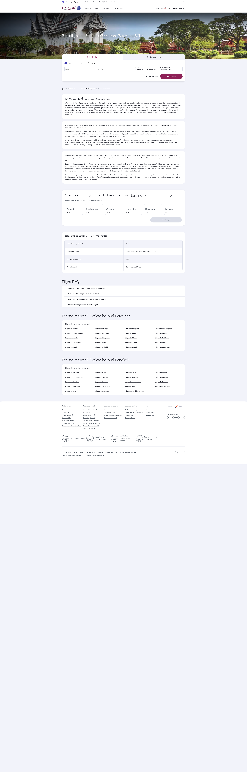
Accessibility (91, 452)
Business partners (131, 406)
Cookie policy (66, 452)
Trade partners (130, 418)
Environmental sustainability (71, 426)
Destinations (72, 89)
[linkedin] (176, 417)
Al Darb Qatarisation (68, 420)
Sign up (182, 8)
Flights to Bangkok (88, 89)
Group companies (89, 406)
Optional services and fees (127, 452)
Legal (75, 452)
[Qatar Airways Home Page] (69, 8)
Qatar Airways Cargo (90, 420)
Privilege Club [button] (119, 8)
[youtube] (179, 417)
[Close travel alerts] (184, 2)
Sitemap (88, 455)
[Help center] (157, 8)
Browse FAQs (150, 412)
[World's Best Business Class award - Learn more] (90, 438)
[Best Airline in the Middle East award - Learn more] (139, 438)
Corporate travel (109, 410)
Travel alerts (150, 415)
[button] (124, 288)
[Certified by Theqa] (175, 407)
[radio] (74, 209)
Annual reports (67, 423)
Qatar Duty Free (88, 418)
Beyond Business (109, 412)
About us (65, 410)
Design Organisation (90, 426)
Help (147, 406)
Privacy (82, 452)
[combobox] (150, 195)
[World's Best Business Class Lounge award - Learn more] (114, 438)
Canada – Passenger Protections (72, 455)
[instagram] (183, 417)
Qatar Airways (67, 406)
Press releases (66, 415)
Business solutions (111, 406)
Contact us (149, 410)
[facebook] (168, 417)
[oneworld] (79, 8)
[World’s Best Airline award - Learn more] (65, 438)
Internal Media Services (90, 423)
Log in (174, 8)
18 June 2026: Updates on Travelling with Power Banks (85, 2)
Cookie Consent (98, 455)
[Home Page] (63, 89)
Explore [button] (88, 8)
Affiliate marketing (131, 410)
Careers (64, 412)
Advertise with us (109, 418)
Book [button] (96, 8)
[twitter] (172, 417)
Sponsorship (66, 418)
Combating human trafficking (107, 452)
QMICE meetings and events (113, 415)
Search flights (166, 220)
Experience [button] (106, 8)
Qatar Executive (88, 415)
